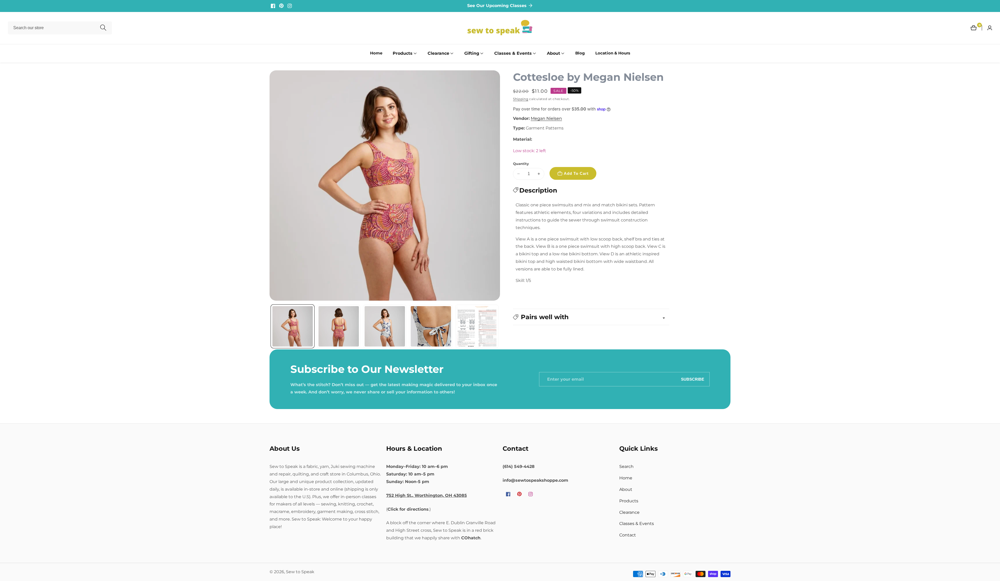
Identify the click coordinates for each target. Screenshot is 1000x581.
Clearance (629, 512)
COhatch (470, 537)
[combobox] (60, 27)
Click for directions (408, 509)
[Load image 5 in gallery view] (477, 326)
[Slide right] (498, 326)
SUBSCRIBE (692, 379)
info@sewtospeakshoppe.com (535, 480)
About (625, 489)
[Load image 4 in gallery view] (431, 326)
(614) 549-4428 (519, 466)
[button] (403, 53)
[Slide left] (271, 326)
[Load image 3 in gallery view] (385, 326)
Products (628, 500)
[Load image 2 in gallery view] (338, 326)
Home (376, 53)
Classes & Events (636, 523)
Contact (627, 535)
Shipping (520, 99)
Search (626, 466)
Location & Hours (612, 53)
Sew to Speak (300, 572)
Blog (580, 53)
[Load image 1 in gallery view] (292, 326)
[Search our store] (103, 28)
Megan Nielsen (546, 118)
